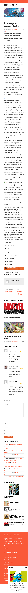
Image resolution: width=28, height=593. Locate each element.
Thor (19, 274)
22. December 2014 (13, 351)
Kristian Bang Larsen (14, 341)
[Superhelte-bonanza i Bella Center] (14, 332)
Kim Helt (7, 444)
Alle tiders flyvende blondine (19, 293)
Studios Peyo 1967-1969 (9, 292)
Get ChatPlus (8, 450)
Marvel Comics (14, 272)
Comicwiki (6, 559)
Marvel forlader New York (12, 317)
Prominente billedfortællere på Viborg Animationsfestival (16, 516)
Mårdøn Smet (14, 29)
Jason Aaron (8, 272)
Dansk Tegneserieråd (8, 555)
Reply (21, 351)
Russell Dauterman (8, 274)
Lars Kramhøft (8, 476)
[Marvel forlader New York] (14, 313)
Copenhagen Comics (8, 562)
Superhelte (15, 274)
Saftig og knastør (14, 462)
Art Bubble (6, 564)
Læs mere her (7, 548)
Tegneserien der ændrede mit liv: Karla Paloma (15, 509)
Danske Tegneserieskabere (10, 557)
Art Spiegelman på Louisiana (16, 444)
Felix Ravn (8, 462)
